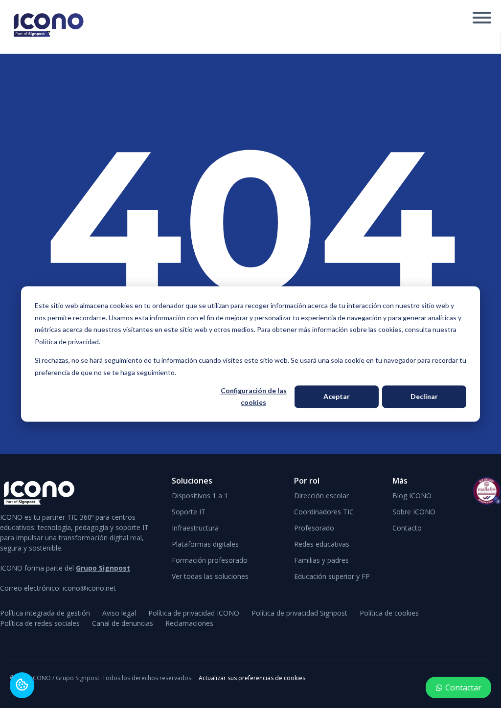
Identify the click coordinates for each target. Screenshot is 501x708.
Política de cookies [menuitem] (389, 613)
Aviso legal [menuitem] (119, 613)
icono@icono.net (89, 588)
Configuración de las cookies (254, 396)
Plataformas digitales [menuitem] (205, 544)
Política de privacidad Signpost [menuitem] (299, 613)
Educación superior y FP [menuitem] (332, 576)
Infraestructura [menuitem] (195, 527)
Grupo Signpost (103, 568)
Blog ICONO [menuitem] (412, 495)
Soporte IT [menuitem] (188, 511)
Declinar (424, 396)
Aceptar (336, 396)
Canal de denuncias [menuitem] (122, 623)
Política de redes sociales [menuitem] (40, 623)
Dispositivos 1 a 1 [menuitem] (200, 495)
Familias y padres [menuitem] (321, 560)
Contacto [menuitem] (407, 527)
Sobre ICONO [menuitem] (413, 511)
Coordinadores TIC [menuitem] (324, 511)
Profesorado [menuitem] (314, 527)
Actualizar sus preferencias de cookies (252, 678)
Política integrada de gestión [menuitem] (45, 613)
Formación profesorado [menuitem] (210, 560)
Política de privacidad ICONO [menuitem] (193, 613)
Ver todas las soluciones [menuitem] (210, 576)
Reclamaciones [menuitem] (189, 623)
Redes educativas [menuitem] (321, 544)
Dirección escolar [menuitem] (321, 495)
